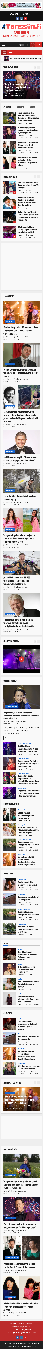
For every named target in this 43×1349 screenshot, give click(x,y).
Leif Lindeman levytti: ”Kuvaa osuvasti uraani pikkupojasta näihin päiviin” (20, 458)
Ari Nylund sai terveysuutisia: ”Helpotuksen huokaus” (9, 1068)
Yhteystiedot (26, 14)
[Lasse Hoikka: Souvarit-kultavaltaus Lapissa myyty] (21, 481)
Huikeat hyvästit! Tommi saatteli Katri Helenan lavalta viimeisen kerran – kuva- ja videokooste (9, 202)
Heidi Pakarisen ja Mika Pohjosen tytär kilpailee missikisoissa (9, 232)
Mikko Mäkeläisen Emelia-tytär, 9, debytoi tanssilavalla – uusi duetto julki (9, 829)
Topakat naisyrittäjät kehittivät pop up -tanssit (9, 884)
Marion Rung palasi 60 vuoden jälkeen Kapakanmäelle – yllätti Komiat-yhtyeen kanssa (20, 330)
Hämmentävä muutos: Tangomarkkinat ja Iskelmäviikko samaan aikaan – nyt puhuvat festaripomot (9, 778)
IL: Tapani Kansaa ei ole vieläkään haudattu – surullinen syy (9, 969)
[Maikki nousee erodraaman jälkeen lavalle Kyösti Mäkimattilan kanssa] (21, 1248)
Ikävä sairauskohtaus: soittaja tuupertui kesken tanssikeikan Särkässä (9, 217)
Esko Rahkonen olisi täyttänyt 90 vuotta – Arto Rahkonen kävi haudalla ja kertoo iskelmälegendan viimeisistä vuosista (20, 416)
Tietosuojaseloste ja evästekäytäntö (21, 1332)
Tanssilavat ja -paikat (21, 1326)
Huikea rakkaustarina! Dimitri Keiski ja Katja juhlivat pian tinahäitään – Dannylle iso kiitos (9, 187)
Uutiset (21, 1323)
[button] (3, 44)
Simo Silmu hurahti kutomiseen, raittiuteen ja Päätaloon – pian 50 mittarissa (9, 954)
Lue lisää (9, 738)
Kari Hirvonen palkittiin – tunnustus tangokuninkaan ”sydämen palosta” (17, 87)
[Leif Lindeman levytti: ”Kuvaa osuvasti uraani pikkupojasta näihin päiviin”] (21, 442)
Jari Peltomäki (7, 337)
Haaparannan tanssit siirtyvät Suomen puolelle (9, 899)
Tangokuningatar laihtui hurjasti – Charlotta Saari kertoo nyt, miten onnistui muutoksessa (19, 538)
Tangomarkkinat (11, 706)
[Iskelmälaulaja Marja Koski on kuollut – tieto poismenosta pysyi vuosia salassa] (21, 1288)
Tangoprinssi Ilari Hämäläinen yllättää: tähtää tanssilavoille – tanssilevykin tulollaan (9, 793)
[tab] (9, 107)
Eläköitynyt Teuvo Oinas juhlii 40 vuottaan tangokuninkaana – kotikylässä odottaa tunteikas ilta (18, 623)
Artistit (29, 1323)
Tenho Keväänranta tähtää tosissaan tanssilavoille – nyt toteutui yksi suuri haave (20, 373)
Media (20, 949)
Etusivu (13, 1323)
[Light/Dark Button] (21, 45)
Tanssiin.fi (21, 32)
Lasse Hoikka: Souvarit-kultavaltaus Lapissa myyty (19, 497)
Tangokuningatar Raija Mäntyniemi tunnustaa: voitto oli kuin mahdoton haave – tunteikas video (21, 715)
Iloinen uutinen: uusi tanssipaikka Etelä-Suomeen (9, 844)
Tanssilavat (22, 879)
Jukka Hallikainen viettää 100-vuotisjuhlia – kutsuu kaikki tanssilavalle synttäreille (17, 580)
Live (38, 44)
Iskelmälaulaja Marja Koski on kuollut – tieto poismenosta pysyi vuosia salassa (9, 162)
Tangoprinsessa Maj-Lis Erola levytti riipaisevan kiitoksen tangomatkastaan (9, 763)
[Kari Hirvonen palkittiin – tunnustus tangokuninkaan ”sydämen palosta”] (21, 1209)
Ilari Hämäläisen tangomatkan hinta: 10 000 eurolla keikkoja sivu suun (9, 748)
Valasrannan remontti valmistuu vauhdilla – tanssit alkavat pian (9, 929)
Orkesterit (21, 894)
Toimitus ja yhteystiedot (21, 1329)
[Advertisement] (21, 266)
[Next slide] (38, 67)
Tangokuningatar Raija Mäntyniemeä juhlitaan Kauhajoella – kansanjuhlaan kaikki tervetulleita (9, 118)
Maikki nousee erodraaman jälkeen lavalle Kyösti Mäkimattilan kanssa (9, 147)
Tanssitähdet (10, 80)
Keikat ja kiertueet (24, 743)
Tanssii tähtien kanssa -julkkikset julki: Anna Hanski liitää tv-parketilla (9, 998)
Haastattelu (10, 322)
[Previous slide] (35, 67)
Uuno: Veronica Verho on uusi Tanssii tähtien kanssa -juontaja (9, 984)
